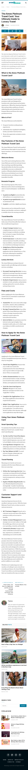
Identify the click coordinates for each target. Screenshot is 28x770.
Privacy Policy (19, 759)
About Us (10, 759)
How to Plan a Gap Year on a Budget (12, 644)
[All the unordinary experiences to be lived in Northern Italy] (14, 656)
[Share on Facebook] (5, 31)
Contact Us (10, 762)
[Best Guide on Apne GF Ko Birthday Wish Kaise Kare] (5, 742)
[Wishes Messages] (15, 2)
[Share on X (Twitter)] (12, 31)
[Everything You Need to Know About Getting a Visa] (14, 679)
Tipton (7, 25)
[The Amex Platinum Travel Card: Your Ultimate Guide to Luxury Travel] (14, 42)
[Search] (26, 2)
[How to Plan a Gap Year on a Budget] (14, 635)
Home (4, 759)
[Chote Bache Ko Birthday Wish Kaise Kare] (5, 734)
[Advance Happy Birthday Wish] (5, 726)
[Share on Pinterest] (19, 31)
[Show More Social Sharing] (25, 31)
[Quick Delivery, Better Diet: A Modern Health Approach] (5, 718)
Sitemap (18, 762)
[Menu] (2, 2)
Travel (3, 10)
